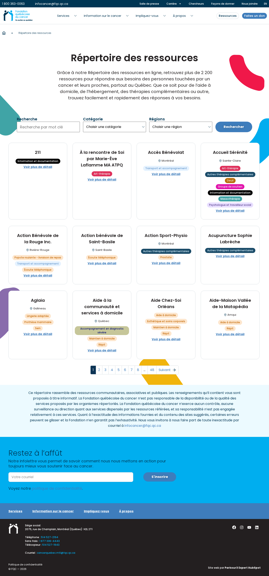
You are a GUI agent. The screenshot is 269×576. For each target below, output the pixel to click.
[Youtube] (249, 527)
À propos (126, 511)
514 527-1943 (50, 545)
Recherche (27, 119)
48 (152, 369)
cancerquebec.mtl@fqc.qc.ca (56, 553)
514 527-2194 (49, 537)
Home (4, 33)
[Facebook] (234, 527)
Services (15, 511)
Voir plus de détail (38, 167)
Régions (157, 119)
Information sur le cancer (53, 511)
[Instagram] (241, 527)
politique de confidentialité (57, 488)
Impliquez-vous (96, 511)
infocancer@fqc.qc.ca (142, 425)
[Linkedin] (257, 527)
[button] (67, 16)
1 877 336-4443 (50, 541)
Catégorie (93, 119)
